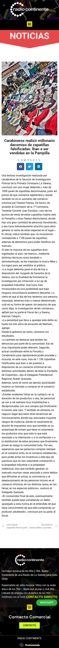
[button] (29, 24)
